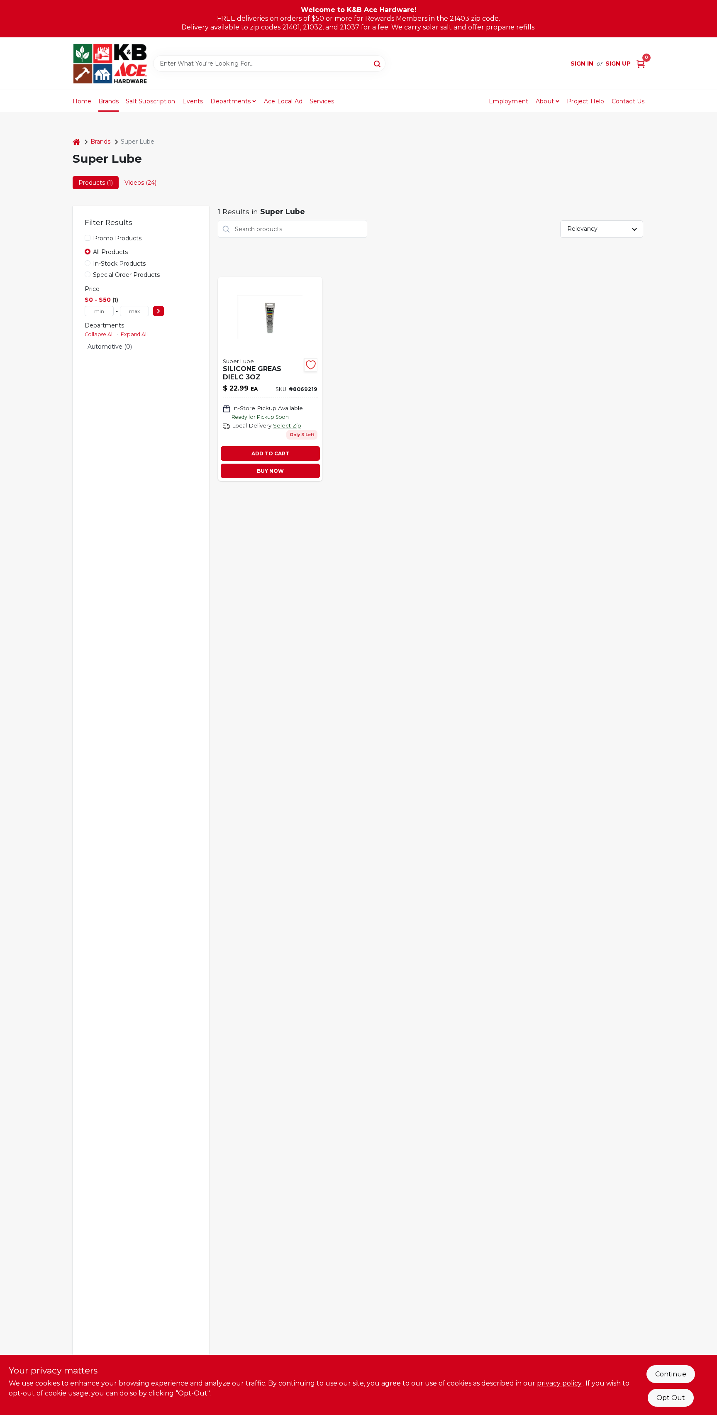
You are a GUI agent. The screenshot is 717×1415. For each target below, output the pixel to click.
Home (82, 101)
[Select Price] (158, 311)
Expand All (134, 334)
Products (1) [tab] (95, 182)
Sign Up (618, 63)
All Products (110, 252)
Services (322, 101)
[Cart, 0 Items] (641, 63)
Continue (670, 1374)
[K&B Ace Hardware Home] (110, 63)
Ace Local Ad (283, 101)
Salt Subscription (150, 101)
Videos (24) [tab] (140, 182)
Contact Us (628, 101)
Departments (230, 101)
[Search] (378, 63)
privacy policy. (560, 1383)
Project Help (585, 101)
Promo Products (117, 238)
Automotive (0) (110, 346)
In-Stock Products (119, 263)
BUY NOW (270, 471)
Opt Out (670, 1398)
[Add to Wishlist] (310, 364)
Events (192, 101)
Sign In (582, 63)
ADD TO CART (270, 453)
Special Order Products (126, 275)
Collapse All (99, 334)
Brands (108, 101)
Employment (508, 101)
